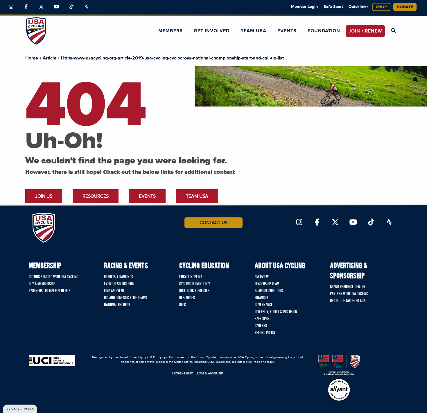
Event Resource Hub (119, 284)
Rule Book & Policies (194, 291)
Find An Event (114, 291)
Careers (261, 326)
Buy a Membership (42, 284)
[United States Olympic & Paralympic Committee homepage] (339, 365)
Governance (264, 305)
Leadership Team (267, 284)
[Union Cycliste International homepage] (52, 360)
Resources (95, 196)
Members (170, 30)
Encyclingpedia (190, 277)
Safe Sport (333, 7)
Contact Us (213, 222)
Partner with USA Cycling (349, 294)
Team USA (253, 30)
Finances (261, 298)
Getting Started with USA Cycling (53, 277)
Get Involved (211, 30)
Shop (381, 7)
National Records (117, 305)
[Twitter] (41, 7)
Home (31, 58)
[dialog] (20, 409)
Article (49, 58)
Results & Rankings (118, 277)
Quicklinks (359, 7)
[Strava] (86, 7)
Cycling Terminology (194, 284)
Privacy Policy (182, 372)
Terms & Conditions (209, 372)
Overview (262, 277)
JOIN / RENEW (365, 31)
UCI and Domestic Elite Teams (125, 298)
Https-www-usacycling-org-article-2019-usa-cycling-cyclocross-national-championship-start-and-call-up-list (172, 58)
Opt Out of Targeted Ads (347, 301)
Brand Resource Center (347, 287)
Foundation (324, 30)
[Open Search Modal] (393, 31)
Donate (405, 7)
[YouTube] (56, 7)
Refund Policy (265, 333)
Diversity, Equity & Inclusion (276, 312)
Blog (182, 305)
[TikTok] (71, 7)
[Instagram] (11, 7)
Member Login (304, 7)
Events (287, 30)
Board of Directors (269, 291)
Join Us (43, 196)
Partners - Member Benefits (49, 291)
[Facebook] (26, 7)
